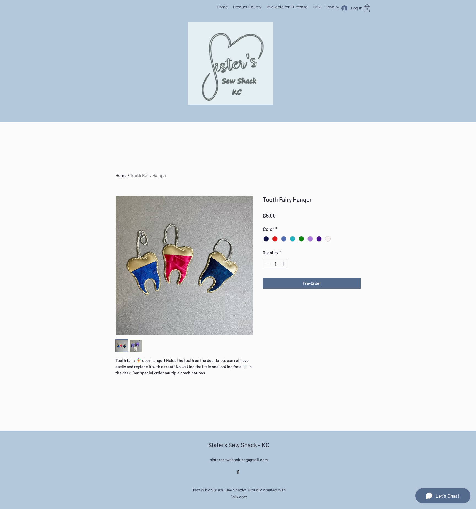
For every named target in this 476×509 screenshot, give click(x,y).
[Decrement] (267, 264)
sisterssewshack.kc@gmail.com (239, 459)
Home (121, 175)
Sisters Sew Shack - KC (238, 444)
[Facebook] (238, 472)
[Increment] (284, 264)
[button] (367, 8)
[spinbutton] (275, 264)
